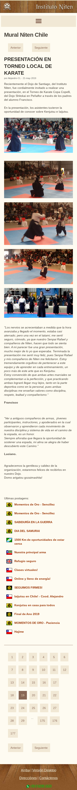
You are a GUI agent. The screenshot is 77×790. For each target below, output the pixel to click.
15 (33, 682)
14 (22, 682)
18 (12, 695)
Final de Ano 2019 (26, 614)
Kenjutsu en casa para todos (34, 605)
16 (44, 682)
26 (44, 708)
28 (12, 720)
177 (12, 733)
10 (43, 669)
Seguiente (41, 47)
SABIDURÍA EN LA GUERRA (33, 522)
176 (54, 720)
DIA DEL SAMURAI (27, 531)
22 (54, 695)
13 (12, 682)
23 (12, 708)
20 (33, 695)
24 (22, 708)
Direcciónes (28, 778)
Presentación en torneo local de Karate (28, 66)
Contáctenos (48, 778)
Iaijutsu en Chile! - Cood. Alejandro (38, 596)
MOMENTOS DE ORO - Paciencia (37, 622)
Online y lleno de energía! (32, 578)
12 (64, 669)
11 (54, 669)
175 (42, 720)
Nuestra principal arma (30, 552)
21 (44, 695)
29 (22, 720)
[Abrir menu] (38, 21)
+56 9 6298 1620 (41, 786)
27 (54, 708)
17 (54, 682)
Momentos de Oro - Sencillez (34, 504)
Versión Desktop (44, 770)
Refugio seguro (25, 561)
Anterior (15, 47)
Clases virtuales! (26, 570)
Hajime (19, 631)
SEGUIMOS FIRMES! (28, 587)
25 (33, 708)
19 (22, 695)
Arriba (25, 770)
